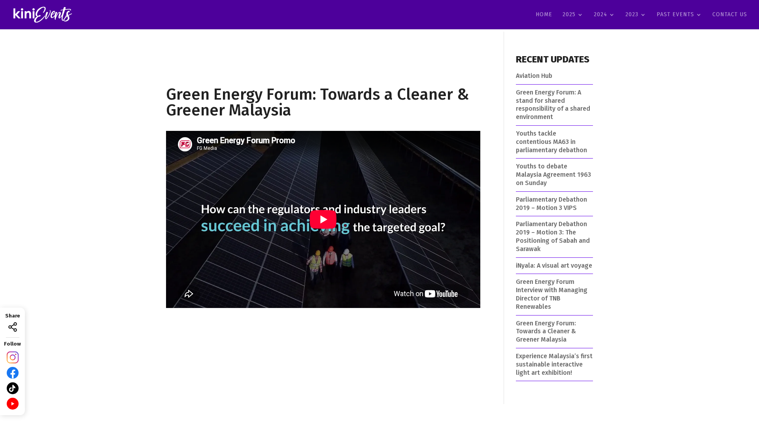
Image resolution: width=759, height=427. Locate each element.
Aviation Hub (534, 75)
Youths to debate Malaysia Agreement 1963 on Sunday (553, 174)
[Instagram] (12, 357)
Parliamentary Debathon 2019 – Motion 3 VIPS (551, 204)
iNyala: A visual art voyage (554, 265)
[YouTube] (12, 403)
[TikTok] (12, 388)
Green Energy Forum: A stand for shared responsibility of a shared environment (553, 105)
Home (544, 15)
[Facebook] (12, 373)
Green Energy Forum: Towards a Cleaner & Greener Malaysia (546, 331)
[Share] (12, 327)
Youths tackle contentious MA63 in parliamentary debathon (551, 142)
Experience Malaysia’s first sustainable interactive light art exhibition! (554, 364)
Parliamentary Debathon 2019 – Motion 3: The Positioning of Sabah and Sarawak (553, 236)
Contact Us (729, 15)
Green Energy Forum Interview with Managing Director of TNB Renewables (551, 294)
